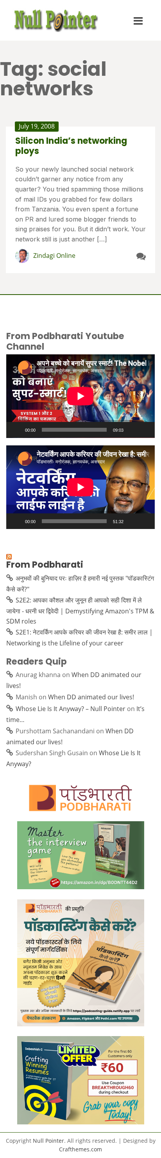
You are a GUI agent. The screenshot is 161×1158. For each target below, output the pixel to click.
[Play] (16, 430)
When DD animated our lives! (91, 697)
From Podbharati (44, 564)
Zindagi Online (54, 255)
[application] (80, 396)
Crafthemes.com (80, 1149)
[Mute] (132, 430)
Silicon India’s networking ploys (71, 146)
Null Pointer (48, 1140)
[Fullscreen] (144, 430)
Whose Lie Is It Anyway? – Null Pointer (70, 708)
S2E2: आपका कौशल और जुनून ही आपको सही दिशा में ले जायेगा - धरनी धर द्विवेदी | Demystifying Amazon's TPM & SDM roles (80, 610)
